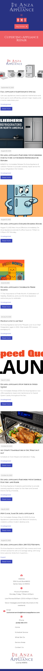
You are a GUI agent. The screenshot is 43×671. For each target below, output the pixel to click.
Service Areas (20, 642)
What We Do (20, 637)
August (3, 557)
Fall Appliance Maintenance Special (18, 92)
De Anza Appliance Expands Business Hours (21, 224)
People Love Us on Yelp (11, 321)
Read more (6, 109)
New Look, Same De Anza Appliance (17, 513)
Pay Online (20, 26)
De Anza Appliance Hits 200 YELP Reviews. (20, 545)
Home (17, 627)
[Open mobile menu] (21, 15)
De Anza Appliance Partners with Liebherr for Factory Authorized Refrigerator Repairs (21, 158)
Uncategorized (5, 104)
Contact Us (19, 647)
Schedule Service (21, 632)
